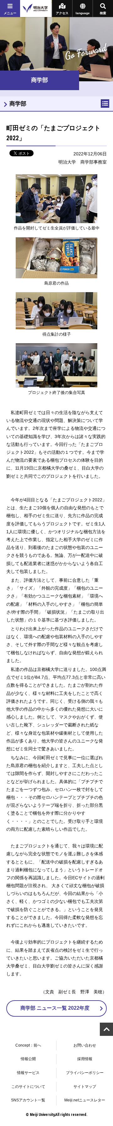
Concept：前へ (28, 1045)
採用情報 (84, 1059)
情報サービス (28, 1073)
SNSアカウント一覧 (28, 1100)
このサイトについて (28, 1086)
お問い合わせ (84, 1045)
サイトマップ (84, 1086)
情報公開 (28, 1059)
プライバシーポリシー (85, 1073)
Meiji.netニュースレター (84, 1100)
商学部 (17, 104)
